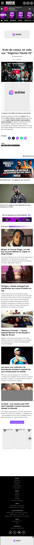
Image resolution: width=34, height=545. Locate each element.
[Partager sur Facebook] (9, 139)
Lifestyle (27, 20)
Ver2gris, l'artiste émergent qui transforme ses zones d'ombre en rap (16, 288)
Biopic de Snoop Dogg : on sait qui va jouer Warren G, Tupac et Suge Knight (15, 251)
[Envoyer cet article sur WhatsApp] (21, 139)
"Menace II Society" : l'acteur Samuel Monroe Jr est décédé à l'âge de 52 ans (15, 332)
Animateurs (17, 482)
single (9, 145)
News (6, 20)
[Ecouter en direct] (24, 3)
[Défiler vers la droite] (29, 438)
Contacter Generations (17, 528)
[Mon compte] (31, 3)
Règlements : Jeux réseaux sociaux (17, 512)
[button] (8, 438)
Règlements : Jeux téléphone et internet (17, 516)
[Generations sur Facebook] (10, 532)
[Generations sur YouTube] (19, 532)
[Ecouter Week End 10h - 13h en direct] (17, 219)
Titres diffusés (17, 486)
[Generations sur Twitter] (14, 532)
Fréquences (17, 488)
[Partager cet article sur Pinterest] (17, 139)
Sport (20, 20)
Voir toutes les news (17, 422)
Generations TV (17, 521)
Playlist (17, 484)
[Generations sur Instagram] (23, 532)
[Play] (2, 9)
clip (2, 145)
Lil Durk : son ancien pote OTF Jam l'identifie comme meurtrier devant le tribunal (15, 406)
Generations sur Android (17, 507)
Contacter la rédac (17, 500)
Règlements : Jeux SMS (17, 514)
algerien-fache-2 (15, 145)
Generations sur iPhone (17, 505)
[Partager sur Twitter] (13, 139)
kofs (5, 145)
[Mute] (29, 9)
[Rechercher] (28, 3)
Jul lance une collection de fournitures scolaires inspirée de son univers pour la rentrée (16, 369)
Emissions (17, 480)
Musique (13, 20)
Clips (17, 523)
